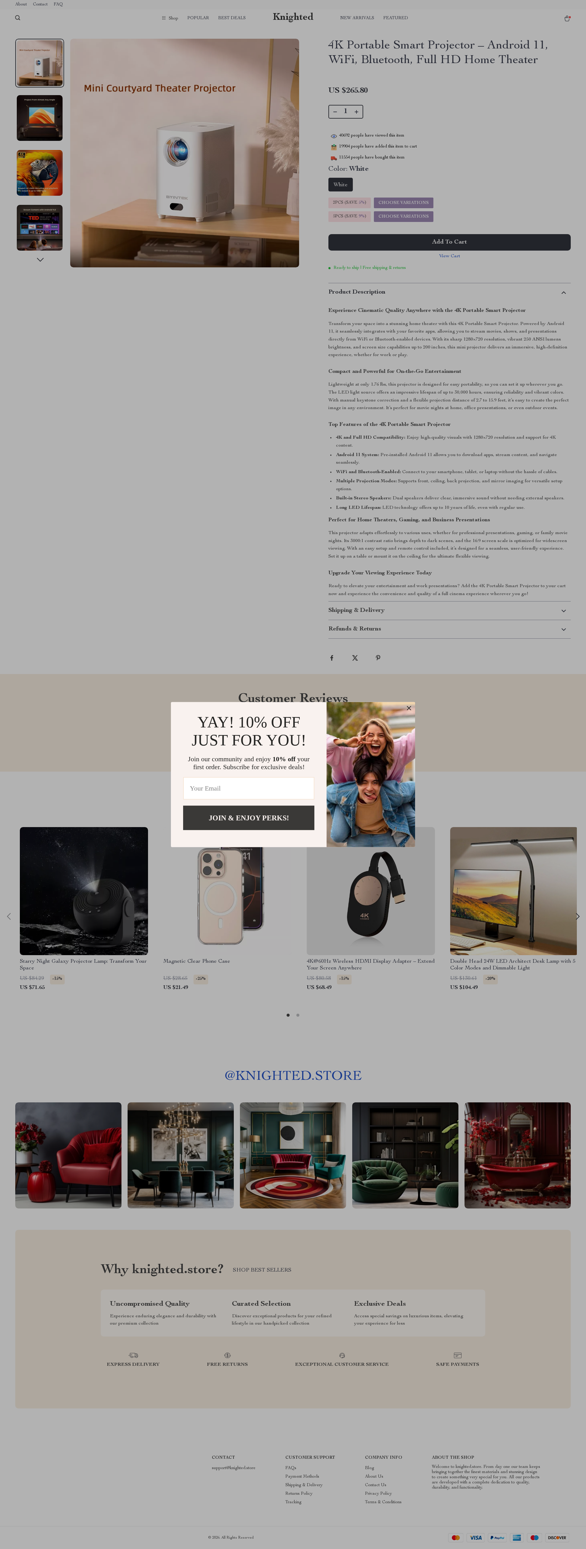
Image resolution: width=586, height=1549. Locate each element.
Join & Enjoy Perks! (249, 818)
